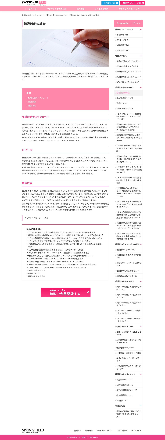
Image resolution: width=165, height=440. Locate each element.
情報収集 (32, 106)
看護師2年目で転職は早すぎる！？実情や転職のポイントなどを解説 (56, 261)
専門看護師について (124, 385)
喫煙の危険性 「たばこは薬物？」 (127, 359)
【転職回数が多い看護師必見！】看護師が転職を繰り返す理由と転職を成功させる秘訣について (129, 192)
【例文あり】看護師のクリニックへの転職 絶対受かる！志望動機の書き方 (58, 253)
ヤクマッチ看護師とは (56, 9)
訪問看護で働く (122, 45)
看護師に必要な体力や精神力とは (128, 256)
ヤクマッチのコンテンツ (129, 9)
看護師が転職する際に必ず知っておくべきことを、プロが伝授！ (129, 414)
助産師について (122, 400)
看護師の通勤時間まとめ (126, 276)
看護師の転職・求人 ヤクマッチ (33, 15)
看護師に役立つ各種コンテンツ (57, 15)
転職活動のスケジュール (38, 98)
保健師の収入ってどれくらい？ (128, 72)
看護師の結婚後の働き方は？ (128, 271)
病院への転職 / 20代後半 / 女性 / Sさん (128, 296)
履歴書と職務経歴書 (36, 276)
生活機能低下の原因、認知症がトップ (128, 367)
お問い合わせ (122, 431)
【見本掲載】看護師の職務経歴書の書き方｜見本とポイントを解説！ (56, 250)
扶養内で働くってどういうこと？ (129, 61)
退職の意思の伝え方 (36, 270)
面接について (33, 273)
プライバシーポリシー (105, 431)
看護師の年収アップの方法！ (128, 66)
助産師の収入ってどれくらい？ (128, 77)
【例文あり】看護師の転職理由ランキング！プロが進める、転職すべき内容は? (60, 241)
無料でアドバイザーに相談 (131, 3)
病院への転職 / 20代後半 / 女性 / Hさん (128, 304)
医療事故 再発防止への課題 (128, 353)
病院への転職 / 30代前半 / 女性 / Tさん (129, 288)
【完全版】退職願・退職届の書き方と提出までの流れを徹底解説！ (56, 258)
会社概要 (77, 431)
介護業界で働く (122, 50)
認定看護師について (124, 380)
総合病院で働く (122, 35)
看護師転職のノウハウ (78, 15)
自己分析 (32, 102)
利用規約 (89, 431)
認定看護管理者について (126, 390)
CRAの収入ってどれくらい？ (127, 82)
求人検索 (81, 9)
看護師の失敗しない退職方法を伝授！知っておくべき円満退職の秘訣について (60, 256)
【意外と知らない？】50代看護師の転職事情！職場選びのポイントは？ (57, 267)
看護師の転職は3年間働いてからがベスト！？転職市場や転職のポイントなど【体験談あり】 (65, 235)
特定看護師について (124, 395)
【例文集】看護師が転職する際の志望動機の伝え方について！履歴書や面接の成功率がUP (65, 238)
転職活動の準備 (123, 93)
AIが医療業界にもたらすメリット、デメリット (128, 341)
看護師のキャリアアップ (126, 250)
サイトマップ (136, 431)
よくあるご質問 (101, 9)
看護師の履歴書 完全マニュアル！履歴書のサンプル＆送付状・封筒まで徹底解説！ (62, 264)
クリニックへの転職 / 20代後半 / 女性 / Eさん (129, 312)
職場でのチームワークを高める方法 (129, 264)
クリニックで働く (123, 40)
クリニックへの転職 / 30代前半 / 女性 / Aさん (129, 319)
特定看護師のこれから (125, 348)
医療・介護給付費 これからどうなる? (128, 333)
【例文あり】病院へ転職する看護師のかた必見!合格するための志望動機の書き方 (61, 232)
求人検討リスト (109, 3)
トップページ (31, 9)
